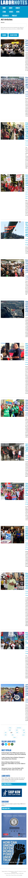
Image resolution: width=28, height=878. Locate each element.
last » (15, 737)
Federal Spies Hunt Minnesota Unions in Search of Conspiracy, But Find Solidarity (14, 753)
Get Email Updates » (7, 784)
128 (10, 730)
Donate (18, 8)
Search (2, 22)
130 (24, 730)
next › (23, 735)
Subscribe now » (6, 809)
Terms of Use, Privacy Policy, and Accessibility (14, 875)
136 (12, 735)
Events (11, 12)
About (10, 8)
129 (17, 730)
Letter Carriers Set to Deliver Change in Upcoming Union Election (13, 758)
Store (4, 12)
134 (24, 732)
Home (4, 8)
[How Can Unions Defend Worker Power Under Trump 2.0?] (14, 863)
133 (17, 732)
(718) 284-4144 (14, 872)
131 (6, 732)
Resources (6, 16)
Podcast (14, 16)
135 (5, 735)
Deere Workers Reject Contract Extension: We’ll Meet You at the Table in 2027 (13, 763)
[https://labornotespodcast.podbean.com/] (14, 836)
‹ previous (18, 727)
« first (9, 727)
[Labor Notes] (14, 2)
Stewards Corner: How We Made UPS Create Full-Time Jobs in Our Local (12, 769)
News (17, 12)
